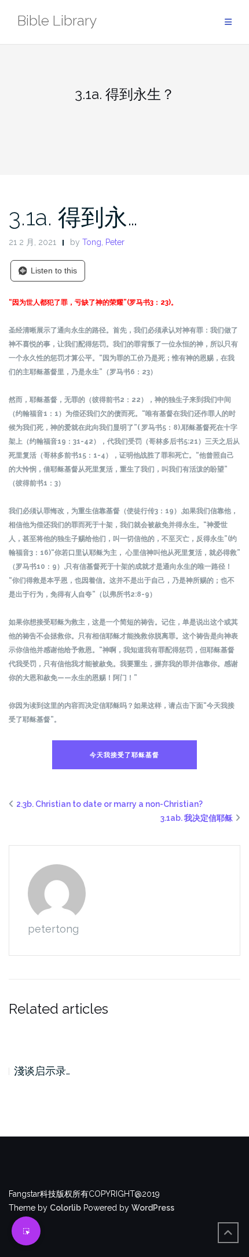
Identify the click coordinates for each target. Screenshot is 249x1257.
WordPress (152, 1207)
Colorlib (65, 1207)
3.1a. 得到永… (73, 217)
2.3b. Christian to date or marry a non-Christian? (109, 804)
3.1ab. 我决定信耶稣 (196, 818)
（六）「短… (69, 1071)
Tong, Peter (103, 242)
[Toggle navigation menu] (228, 22)
